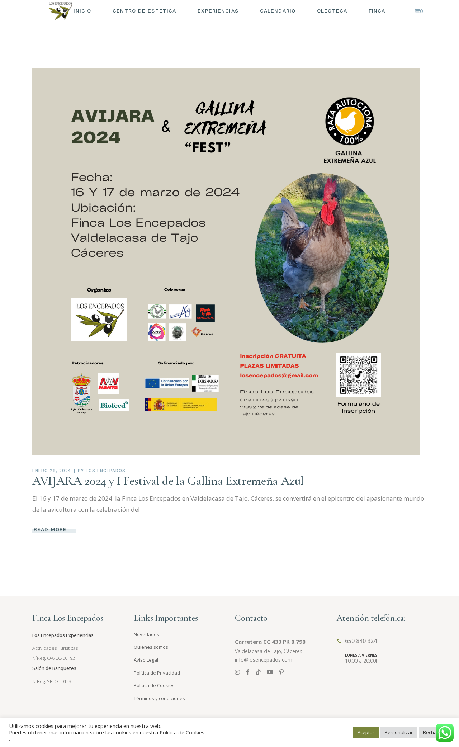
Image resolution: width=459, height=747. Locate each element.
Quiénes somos (151, 646)
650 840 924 (361, 641)
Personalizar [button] (399, 732)
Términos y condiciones (159, 698)
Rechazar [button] (433, 732)
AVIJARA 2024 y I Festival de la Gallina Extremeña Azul (168, 480)
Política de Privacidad (157, 672)
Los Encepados (105, 470)
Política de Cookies (154, 685)
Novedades (146, 634)
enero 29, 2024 (51, 470)
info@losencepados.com (263, 659)
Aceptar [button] (366, 732)
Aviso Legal (146, 659)
